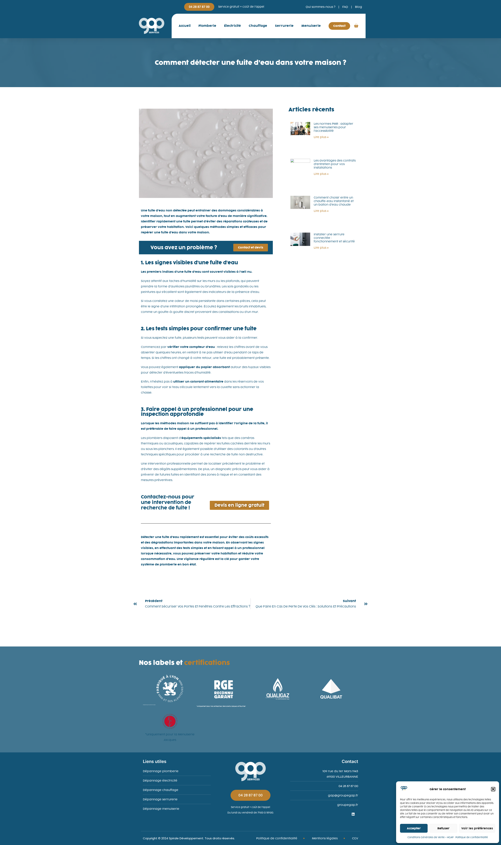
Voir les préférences (477, 828)
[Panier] (356, 25)
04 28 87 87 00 (250, 795)
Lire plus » (321, 137)
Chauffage (258, 26)
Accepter (414, 828)
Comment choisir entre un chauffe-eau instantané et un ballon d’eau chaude (334, 201)
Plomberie (207, 26)
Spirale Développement (186, 838)
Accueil (185, 26)
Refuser (443, 828)
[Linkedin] (354, 815)
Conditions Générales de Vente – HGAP (430, 837)
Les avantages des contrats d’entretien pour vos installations (335, 164)
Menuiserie (311, 26)
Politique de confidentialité (471, 837)
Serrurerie (284, 26)
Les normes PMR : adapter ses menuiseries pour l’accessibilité (333, 127)
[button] (493, 789)
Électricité (232, 26)
